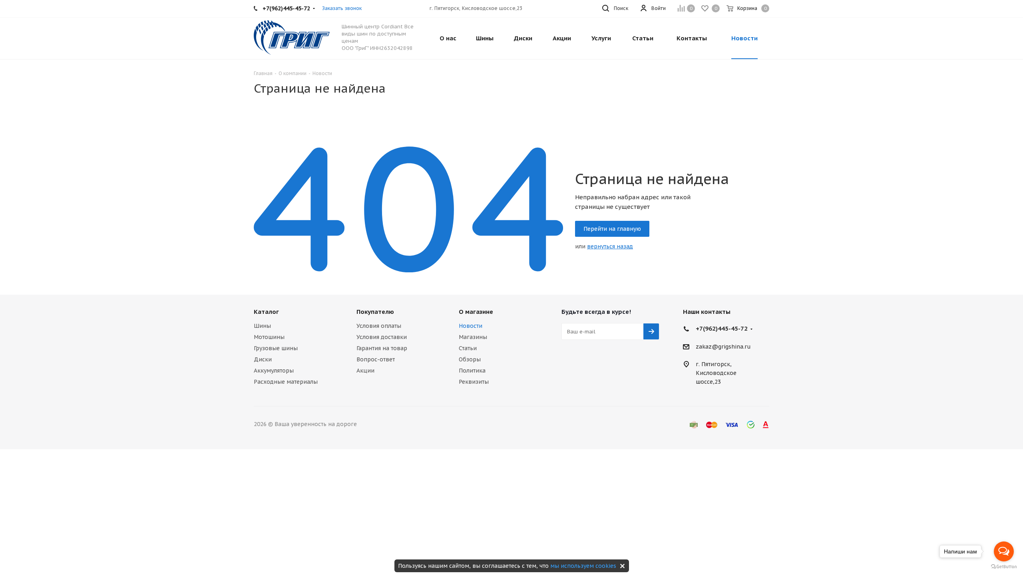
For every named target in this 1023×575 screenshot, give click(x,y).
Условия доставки (381, 337)
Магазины (473, 337)
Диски (263, 359)
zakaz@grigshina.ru (723, 346)
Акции (365, 370)
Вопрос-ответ (375, 359)
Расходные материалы (286, 381)
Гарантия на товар (381, 348)
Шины (262, 325)
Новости (470, 325)
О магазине (476, 311)
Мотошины (269, 337)
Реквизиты (474, 381)
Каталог (266, 311)
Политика (472, 370)
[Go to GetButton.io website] (1004, 566)
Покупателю (375, 311)
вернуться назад (610, 246)
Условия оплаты (378, 325)
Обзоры (470, 359)
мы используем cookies (583, 565)
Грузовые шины (276, 348)
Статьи (468, 348)
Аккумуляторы (274, 370)
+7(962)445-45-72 (722, 328)
